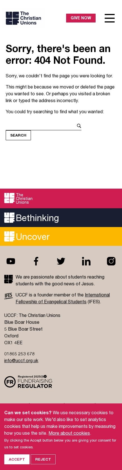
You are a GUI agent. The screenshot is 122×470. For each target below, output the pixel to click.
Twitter (61, 261)
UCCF (33, 18)
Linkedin (86, 261)
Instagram (111, 261)
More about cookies (69, 433)
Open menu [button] (110, 18)
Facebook (36, 261)
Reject (43, 459)
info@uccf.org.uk (21, 360)
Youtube (10, 261)
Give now (81, 17)
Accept (17, 459)
